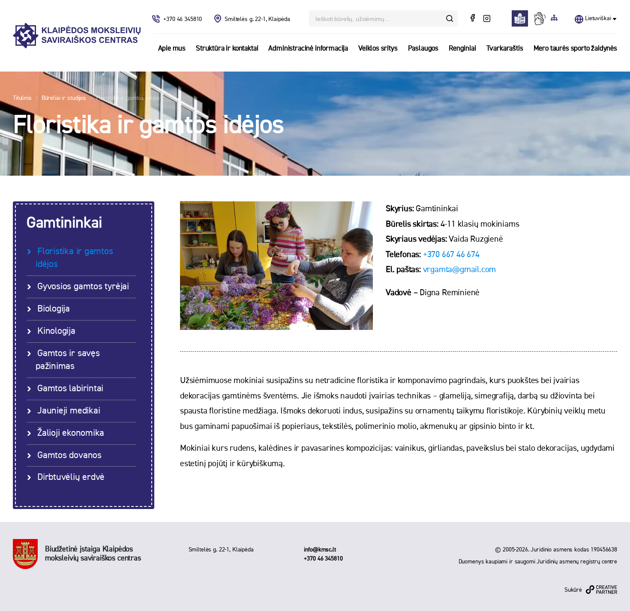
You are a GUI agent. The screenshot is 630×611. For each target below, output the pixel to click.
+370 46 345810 (183, 19)
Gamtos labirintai (70, 388)
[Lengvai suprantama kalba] (522, 18)
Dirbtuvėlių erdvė (71, 477)
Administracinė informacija (308, 48)
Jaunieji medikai (68, 411)
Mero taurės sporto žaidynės (575, 48)
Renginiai (462, 48)
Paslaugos (423, 48)
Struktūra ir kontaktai (227, 48)
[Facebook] (474, 19)
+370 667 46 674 (451, 254)
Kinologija (56, 331)
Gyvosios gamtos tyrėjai (83, 286)
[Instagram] (486, 19)
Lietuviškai (598, 18)
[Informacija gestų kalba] (542, 18)
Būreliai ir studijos (64, 98)
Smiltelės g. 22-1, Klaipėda (257, 19)
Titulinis (22, 98)
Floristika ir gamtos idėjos (128, 98)
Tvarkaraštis (504, 48)
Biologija (53, 309)
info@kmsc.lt (320, 550)
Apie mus (172, 48)
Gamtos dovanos (69, 455)
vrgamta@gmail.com (459, 269)
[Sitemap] (554, 18)
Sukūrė (573, 590)
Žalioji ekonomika (70, 433)
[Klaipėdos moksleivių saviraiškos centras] (77, 36)
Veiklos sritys (378, 48)
